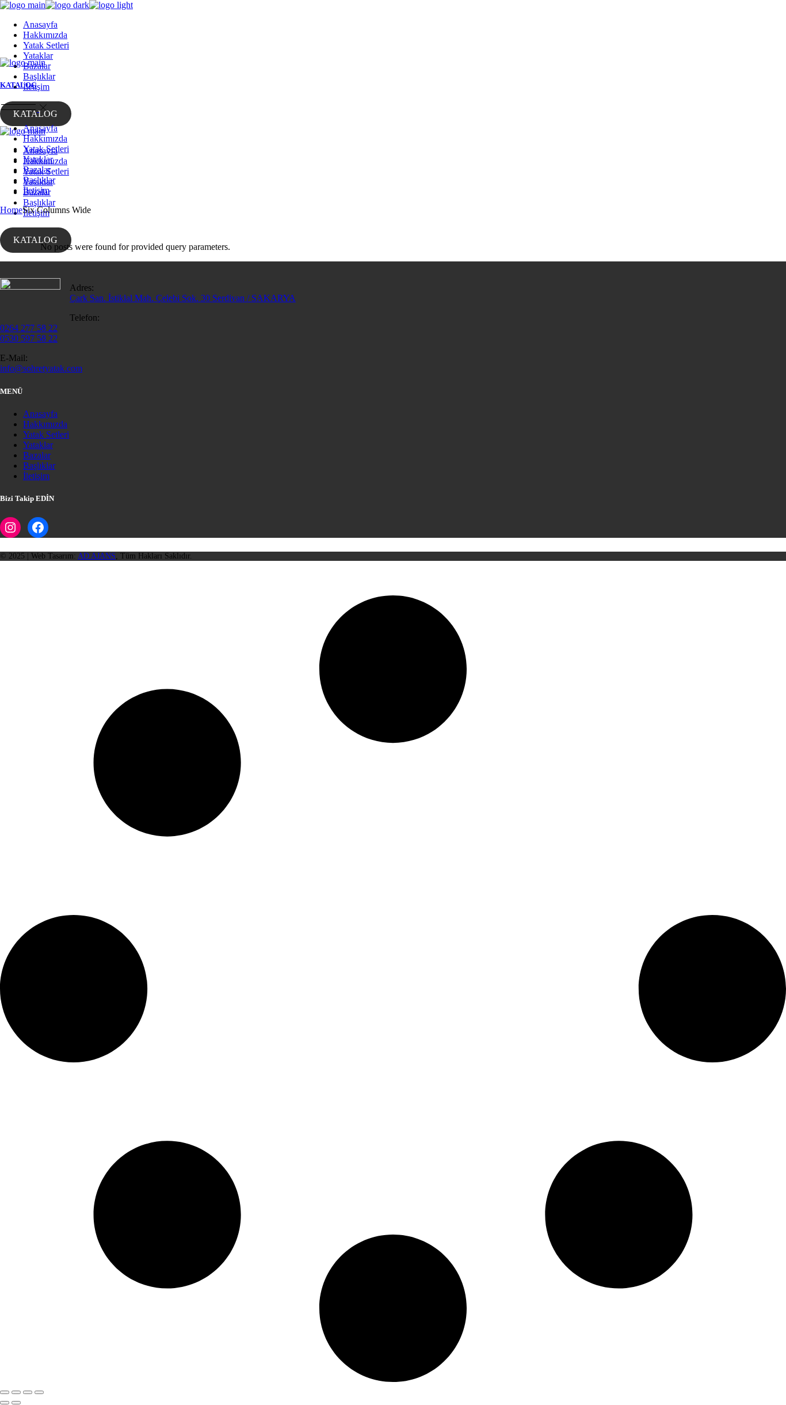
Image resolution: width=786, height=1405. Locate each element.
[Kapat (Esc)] (39, 1392)
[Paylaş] (27, 1392)
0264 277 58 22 (29, 328)
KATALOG (35, 114)
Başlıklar (39, 465)
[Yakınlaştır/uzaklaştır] (4, 1392)
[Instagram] (10, 527)
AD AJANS (97, 556)
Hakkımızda (45, 424)
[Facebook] (38, 527)
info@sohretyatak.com (41, 368)
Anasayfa (40, 414)
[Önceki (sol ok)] (4, 1402)
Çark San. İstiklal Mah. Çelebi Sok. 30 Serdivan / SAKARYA (183, 298)
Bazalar (37, 455)
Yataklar (38, 445)
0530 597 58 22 (29, 338)
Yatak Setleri (46, 434)
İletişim (36, 476)
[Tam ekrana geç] (16, 1392)
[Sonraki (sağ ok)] (16, 1402)
